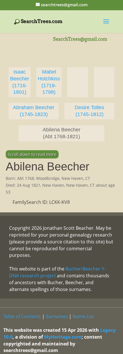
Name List (83, 316)
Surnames (57, 316)
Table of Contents (22, 316)
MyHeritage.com (63, 337)
